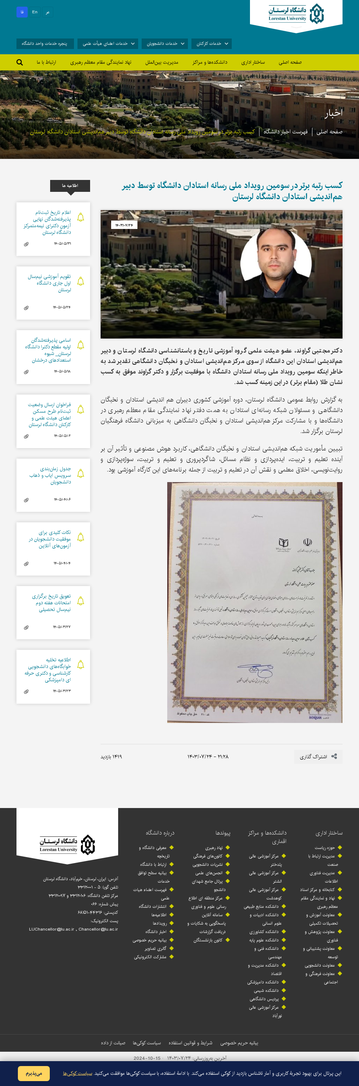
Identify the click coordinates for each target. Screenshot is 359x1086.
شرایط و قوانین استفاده (190, 1043)
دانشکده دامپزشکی (263, 982)
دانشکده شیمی (266, 990)
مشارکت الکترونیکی (150, 957)
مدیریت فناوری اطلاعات (324, 877)
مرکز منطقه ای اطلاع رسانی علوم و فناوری (207, 902)
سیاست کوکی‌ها (147, 1043)
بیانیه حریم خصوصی (150, 940)
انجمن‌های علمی (209, 873)
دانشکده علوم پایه (264, 940)
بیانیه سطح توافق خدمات (154, 877)
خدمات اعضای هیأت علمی (105, 43)
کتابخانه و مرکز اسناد (317, 889)
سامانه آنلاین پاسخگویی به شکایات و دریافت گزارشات (206, 923)
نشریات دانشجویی (207, 864)
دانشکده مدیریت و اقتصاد (265, 969)
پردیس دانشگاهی (264, 999)
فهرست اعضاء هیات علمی (151, 893)
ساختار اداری (329, 833)
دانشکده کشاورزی (264, 931)
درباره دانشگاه (160, 833)
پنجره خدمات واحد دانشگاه (44, 43)
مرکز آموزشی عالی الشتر (265, 877)
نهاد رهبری (214, 847)
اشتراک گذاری (314, 757)
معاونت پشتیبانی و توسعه (320, 952)
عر (48, 12)
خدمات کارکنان (209, 43)
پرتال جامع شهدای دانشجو (209, 885)
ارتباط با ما (46, 62)
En (35, 12)
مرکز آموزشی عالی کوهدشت (265, 893)
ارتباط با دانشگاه (153, 864)
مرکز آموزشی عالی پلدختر (265, 860)
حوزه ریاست (325, 847)
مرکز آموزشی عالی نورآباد (265, 1011)
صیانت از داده (113, 1043)
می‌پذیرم (34, 1073)
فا (22, 12)
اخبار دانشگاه (156, 931)
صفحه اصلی (290, 62)
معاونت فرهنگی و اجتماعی (321, 978)
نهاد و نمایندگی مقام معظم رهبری (319, 902)
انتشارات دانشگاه (153, 906)
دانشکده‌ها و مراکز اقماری (267, 837)
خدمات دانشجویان (162, 43)
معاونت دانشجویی (320, 965)
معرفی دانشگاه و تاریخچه (154, 851)
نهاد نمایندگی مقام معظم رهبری (100, 62)
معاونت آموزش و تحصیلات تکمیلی (322, 919)
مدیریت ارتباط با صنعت (323, 860)
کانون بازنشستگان (208, 940)
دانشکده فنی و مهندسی (268, 952)
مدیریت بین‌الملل (161, 62)
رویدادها (160, 923)
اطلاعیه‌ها (159, 915)
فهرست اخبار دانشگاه (286, 132)
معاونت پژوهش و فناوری (321, 936)
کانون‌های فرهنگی (208, 856)
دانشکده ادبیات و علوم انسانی (266, 919)
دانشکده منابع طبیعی (261, 906)
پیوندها (223, 833)
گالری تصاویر (156, 948)
